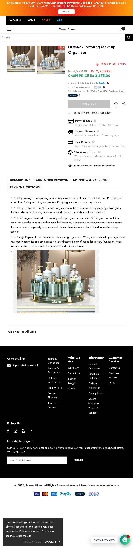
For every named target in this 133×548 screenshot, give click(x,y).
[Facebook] (8, 431)
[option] (21, 59)
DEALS (46, 20)
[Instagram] (15, 431)
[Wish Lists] (116, 104)
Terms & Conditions (101, 112)
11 (75, 165)
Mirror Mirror (67, 29)
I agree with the (81, 112)
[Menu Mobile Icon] (9, 29)
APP (59, 20)
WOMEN (15, 20)
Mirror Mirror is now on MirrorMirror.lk (94, 485)
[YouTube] (23, 431)
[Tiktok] (31, 431)
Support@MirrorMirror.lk (25, 365)
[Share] (123, 103)
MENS (31, 20)
